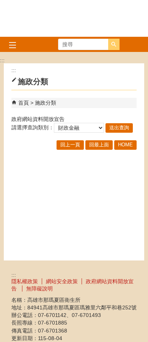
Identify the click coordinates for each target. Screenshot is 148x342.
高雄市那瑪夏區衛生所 (74, 18)
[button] (114, 44)
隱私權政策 (24, 281)
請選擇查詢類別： (32, 127)
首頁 (23, 103)
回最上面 (99, 144)
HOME (125, 144)
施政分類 (45, 103)
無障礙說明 (39, 289)
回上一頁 (70, 144)
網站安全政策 (62, 281)
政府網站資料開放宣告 (38, 119)
